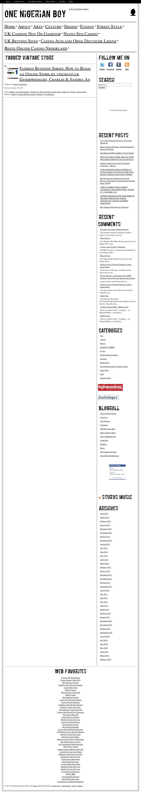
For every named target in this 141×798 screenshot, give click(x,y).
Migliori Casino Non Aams (70, 707)
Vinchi (72, 92)
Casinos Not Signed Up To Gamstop (70, 712)
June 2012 (104, 552)
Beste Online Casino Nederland (35, 48)
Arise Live (104, 417)
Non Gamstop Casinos (70, 682)
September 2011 (106, 586)
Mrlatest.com (105, 315)
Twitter (102, 69)
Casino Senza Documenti (70, 759)
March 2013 (104, 517)
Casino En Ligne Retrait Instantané (70, 781)
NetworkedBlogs (114, 465)
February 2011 (105, 613)
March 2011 (104, 609)
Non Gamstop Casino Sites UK (70, 709)
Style (118, 474)
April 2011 (104, 605)
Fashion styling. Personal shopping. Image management (116, 265)
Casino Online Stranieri (70, 776)
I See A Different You (108, 436)
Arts (38, 26)
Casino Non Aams (70, 687)
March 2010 (104, 655)
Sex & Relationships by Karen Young (114, 366)
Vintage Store (81, 92)
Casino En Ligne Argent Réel (71, 752)
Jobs (74, 786)
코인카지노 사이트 (70, 746)
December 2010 (106, 621)
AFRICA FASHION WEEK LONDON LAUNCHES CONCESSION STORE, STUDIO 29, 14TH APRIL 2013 (117, 189)
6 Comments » (49, 94)
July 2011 (104, 594)
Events (87, 26)
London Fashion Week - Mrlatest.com (114, 307)
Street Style (109, 26)
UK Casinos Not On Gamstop (32, 33)
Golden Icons (19, 2)
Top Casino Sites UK (70, 714)
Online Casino (70, 695)
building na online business (19, 92)
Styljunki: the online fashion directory (114, 229)
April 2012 (104, 559)
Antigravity (56, 786)
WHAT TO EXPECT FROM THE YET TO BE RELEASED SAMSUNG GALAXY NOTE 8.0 (117, 158)
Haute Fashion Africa (108, 432)
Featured (39, 94)
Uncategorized (105, 378)
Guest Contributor (20, 84)
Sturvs (8, 2)
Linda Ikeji (104, 440)
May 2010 (104, 648)
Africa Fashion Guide (108, 413)
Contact (80, 786)
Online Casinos (70, 690)
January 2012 (105, 571)
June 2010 (104, 644)
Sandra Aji (65, 92)
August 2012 (105, 544)
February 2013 (105, 521)
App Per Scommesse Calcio (70, 742)
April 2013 (104, 513)
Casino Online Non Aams (70, 764)
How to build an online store (50, 92)
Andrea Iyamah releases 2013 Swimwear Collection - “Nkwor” (115, 164)
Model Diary (105, 362)
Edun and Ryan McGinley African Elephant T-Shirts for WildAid (117, 148)
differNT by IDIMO (107, 347)
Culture (53, 26)
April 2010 (104, 651)
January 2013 (105, 525)
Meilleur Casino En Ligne (70, 719)
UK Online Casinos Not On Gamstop (70, 732)
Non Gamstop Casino (70, 724)
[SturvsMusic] (117, 496)
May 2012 (104, 556)
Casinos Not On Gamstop (70, 677)
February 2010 (105, 659)
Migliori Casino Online (70, 737)
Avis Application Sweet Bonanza (70, 744)
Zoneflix (62, 2)
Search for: (102, 84)
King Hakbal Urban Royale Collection (114, 207)
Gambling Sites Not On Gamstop (70, 685)
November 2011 (106, 579)
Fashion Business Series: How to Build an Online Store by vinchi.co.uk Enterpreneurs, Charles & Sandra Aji (55, 73)
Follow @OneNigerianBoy (79, 9)
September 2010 (106, 632)
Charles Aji (34, 92)
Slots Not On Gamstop (70, 727)
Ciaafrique (104, 425)
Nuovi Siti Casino (80, 33)
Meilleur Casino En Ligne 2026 (70, 754)
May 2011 (104, 602)
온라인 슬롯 (70, 774)
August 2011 (105, 590)
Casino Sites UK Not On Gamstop (70, 729)
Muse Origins (105, 238)
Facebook (110, 69)
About (24, 26)
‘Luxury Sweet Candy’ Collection (112, 247)
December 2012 (106, 529)
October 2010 (105, 628)
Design (70, 26)
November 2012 (106, 532)
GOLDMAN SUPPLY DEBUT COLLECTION (117, 153)
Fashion (113, 474)
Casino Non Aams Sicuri (70, 771)
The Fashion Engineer (108, 452)
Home (9, 26)
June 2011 (104, 598)
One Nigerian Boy (35, 2)
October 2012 (105, 536)
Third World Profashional (109, 455)
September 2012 (106, 540)
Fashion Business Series (27, 94)
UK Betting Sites (21, 41)
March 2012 (104, 563)
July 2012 (104, 548)
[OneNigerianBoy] (35, 13)
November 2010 (106, 625)
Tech (102, 374)
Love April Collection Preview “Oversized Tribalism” (116, 141)
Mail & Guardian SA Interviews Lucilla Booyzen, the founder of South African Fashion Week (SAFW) (117, 181)
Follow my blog (117, 478)
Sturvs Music (50, 2)
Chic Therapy (105, 421)
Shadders (103, 444)
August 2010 (105, 636)
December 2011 (106, 575)
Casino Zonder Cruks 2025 (70, 680)
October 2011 (105, 582)
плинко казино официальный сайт (70, 749)
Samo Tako (104, 295)
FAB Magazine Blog (107, 429)
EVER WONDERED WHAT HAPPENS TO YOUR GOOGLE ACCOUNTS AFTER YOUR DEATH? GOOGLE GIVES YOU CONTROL (117, 172)
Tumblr (119, 69)
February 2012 (105, 567)
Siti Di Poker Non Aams (70, 779)
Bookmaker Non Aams (70, 761)
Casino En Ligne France (70, 717)
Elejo (71, 2)
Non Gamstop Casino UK (70, 692)
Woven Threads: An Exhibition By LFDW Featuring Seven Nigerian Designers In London (117, 276)
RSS (127, 69)
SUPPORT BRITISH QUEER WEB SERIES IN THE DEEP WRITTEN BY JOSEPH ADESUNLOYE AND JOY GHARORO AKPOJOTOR (117, 200)
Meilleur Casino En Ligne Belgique (70, 739)
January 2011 (105, 617)
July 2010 (104, 640)
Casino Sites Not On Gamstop (70, 700)
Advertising (66, 786)
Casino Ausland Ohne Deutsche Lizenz (78, 41)
